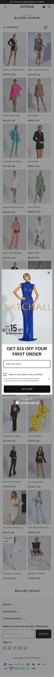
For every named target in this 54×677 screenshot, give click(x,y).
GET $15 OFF (27, 389)
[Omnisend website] (27, 401)
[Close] (48, 272)
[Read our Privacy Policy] (49, 379)
